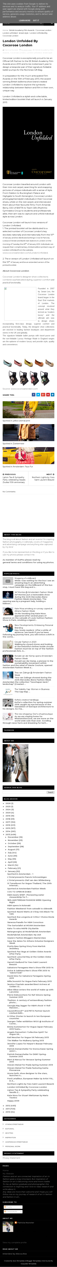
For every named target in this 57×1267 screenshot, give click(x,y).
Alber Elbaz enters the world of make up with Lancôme (30, 991)
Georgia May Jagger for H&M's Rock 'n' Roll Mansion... (28, 1006)
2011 (8, 1109)
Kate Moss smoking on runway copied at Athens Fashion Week (33, 609)
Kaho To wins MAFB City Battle (23, 928)
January (12, 871)
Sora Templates (19, 1261)
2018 (8, 819)
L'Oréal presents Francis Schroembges (27, 877)
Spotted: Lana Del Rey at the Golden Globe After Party (29, 958)
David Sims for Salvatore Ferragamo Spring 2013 (29, 977)
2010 (8, 1112)
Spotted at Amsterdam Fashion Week (26, 888)
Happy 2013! (13, 1101)
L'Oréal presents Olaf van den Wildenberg (28, 880)
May (10, 859)
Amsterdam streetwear (16, 1142)
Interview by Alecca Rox (15, 1254)
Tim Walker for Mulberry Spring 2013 (25, 1040)
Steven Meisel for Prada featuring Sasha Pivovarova (27, 1069)
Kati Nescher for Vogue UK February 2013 (28, 1037)
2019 (8, 816)
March (11, 865)
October (12, 843)
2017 (8, 822)
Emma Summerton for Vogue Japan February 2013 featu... (30, 1028)
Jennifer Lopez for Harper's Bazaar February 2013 (29, 1045)
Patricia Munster (25, 1223)
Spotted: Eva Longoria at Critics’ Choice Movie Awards (30, 918)
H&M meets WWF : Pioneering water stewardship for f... (25, 896)
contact (27, 555)
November (13, 840)
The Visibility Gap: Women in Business (32, 689)
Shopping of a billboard (25, 578)
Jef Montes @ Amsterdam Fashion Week (34, 592)
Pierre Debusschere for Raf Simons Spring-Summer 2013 (29, 996)
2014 (8, 831)
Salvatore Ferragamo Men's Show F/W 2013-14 (30, 967)
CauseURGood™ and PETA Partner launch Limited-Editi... (28, 1012)
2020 (8, 813)
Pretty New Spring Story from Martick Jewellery (26, 947)
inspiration (10, 1137)
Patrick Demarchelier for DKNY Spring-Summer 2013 (27, 1055)
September (14, 846)
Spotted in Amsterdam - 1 (20, 874)
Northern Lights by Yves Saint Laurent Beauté (30, 1084)
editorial (9, 1129)
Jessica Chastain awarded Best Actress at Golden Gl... (28, 985)
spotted (9, 1133)
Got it (36, 20)
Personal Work (12, 1146)
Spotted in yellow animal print (16, 421)
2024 (8, 809)
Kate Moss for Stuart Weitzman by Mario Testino (27, 1096)
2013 (8, 834)
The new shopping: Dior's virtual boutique (34, 714)
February (12, 868)
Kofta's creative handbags (27, 700)
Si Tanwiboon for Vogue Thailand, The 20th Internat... (29, 884)
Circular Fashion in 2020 (25, 642)
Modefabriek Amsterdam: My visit (24, 935)
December (13, 837)
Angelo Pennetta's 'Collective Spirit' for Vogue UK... (27, 1033)
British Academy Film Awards (21, 30)
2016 (8, 825)
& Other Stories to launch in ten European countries (28, 1017)
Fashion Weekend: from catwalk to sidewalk (29, 908)
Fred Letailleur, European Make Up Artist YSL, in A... (30, 1079)
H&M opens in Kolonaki (18, 905)
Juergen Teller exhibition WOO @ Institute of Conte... (30, 1022)
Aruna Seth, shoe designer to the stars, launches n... (27, 1074)
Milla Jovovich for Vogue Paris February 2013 (29, 981)
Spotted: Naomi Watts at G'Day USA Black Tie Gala (30, 913)
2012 (8, 1105)
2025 (8, 806)
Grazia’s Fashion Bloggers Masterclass (26, 938)
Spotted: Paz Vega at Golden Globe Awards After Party (29, 952)
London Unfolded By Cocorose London (27, 1087)
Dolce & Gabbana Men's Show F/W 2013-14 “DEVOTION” (28, 971)
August (12, 849)
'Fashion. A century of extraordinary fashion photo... (29, 1001)
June (10, 856)
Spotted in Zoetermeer (13, 443)
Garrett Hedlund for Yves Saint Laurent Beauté (27, 963)
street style (23, 33)
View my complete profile (15, 1242)
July (10, 853)
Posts (9, 1207)
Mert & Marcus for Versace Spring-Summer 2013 (29, 1060)
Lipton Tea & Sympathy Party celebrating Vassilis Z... (28, 1091)
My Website (8, 1173)
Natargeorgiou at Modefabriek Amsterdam (29, 931)
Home (5, 30)
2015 (8, 828)
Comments (11, 1211)
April (10, 862)
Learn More (24, 20)
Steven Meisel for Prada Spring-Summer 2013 (30, 1065)
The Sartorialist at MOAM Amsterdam (26, 925)
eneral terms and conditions (18, 562)
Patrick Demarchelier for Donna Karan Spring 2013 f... (30, 1050)
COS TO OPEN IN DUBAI (19, 892)
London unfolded (10, 33)
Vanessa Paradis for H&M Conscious (25, 922)
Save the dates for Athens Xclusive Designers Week (30, 942)
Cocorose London (43, 30)
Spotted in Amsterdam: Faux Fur (18, 466)
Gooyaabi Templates (28, 1264)
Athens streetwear (14, 1124)
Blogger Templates (33, 1261)
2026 (8, 803)
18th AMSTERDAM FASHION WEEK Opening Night (29, 901)
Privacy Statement (11, 1158)
